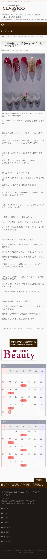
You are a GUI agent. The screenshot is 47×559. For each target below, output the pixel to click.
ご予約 (6, 523)
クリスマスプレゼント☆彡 (11, 328)
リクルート (8, 541)
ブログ (6, 532)
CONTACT (39, 486)
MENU (37, 484)
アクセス (7, 527)
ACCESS (7, 486)
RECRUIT (18, 486)
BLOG (14, 36)
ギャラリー (8, 537)
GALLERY (26, 484)
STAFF (15, 484)
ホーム (6, 508)
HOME (3, 36)
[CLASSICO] (23, 9)
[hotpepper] (19, 359)
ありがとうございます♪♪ (36, 328)
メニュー (7, 518)
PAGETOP (40, 480)
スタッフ (7, 513)
